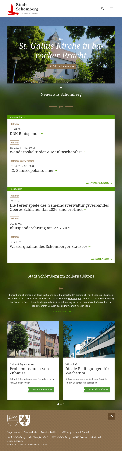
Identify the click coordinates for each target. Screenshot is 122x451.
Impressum (13, 432)
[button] (61, 67)
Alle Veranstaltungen (97, 182)
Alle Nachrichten (100, 258)
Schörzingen (74, 298)
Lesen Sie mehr (59, 311)
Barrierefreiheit (49, 432)
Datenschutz (30, 432)
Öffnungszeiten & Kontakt (76, 432)
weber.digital (42, 444)
